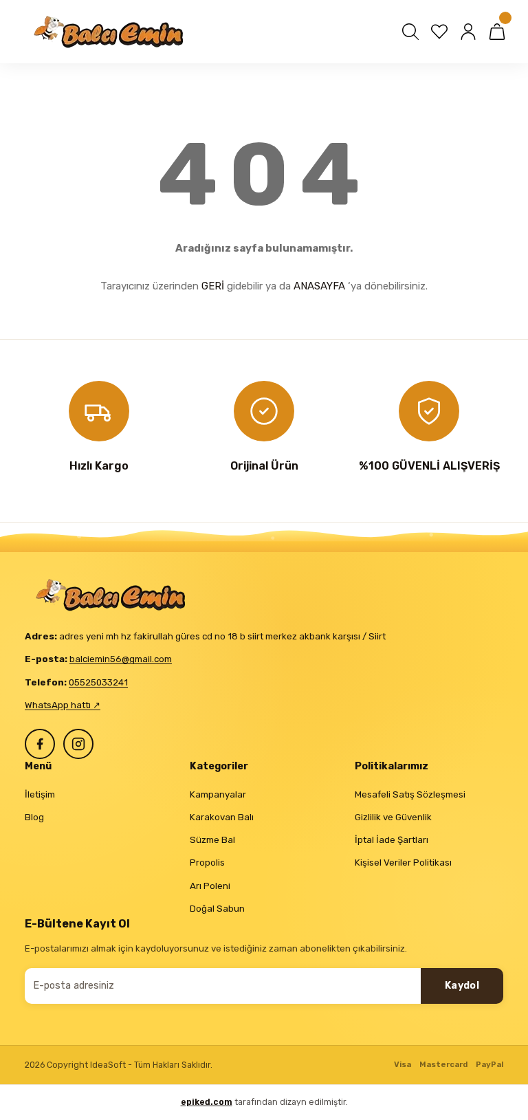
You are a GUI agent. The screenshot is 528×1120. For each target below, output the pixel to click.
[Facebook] (40, 744)
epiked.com (206, 1102)
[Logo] (111, 32)
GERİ (212, 286)
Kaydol (462, 985)
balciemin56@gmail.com (120, 659)
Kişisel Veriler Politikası (403, 862)
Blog (34, 817)
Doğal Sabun (217, 908)
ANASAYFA (319, 286)
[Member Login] (468, 31)
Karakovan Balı (222, 817)
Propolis (207, 862)
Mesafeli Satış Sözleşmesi (410, 794)
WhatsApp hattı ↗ (62, 705)
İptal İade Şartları (391, 840)
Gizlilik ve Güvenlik (393, 817)
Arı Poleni (210, 886)
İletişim (40, 794)
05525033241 (98, 682)
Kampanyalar (218, 794)
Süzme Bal (212, 840)
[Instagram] (78, 744)
